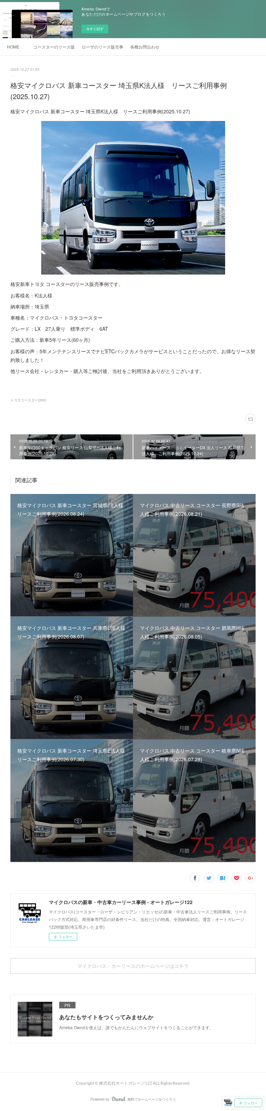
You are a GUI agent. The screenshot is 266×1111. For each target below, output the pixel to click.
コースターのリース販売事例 (54, 47)
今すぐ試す (95, 28)
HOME (13, 47)
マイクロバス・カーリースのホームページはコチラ (133, 966)
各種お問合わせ (144, 47)
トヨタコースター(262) (28, 400)
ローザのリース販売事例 (102, 47)
